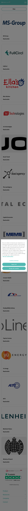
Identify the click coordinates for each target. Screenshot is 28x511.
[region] (14, 255)
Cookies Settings (13, 260)
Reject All (14, 264)
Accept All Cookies (14, 268)
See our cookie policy (8, 256)
